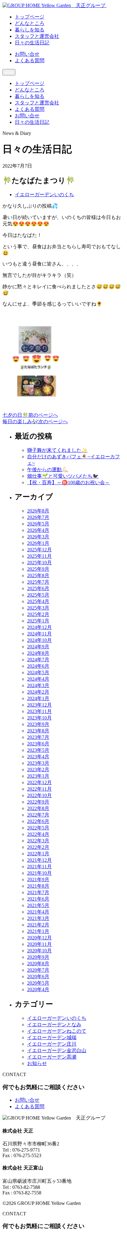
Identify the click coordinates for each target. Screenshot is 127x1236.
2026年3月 (38, 536)
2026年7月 (38, 517)
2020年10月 (39, 950)
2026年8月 (38, 510)
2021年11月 (39, 866)
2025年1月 (38, 620)
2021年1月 (38, 931)
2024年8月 (38, 653)
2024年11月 (39, 633)
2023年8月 (38, 730)
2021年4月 (38, 911)
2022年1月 (38, 853)
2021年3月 (38, 918)
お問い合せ (27, 54)
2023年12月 (39, 704)
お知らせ (37, 1063)
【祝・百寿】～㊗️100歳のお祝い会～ (68, 482)
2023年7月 (38, 737)
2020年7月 (38, 970)
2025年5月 (38, 595)
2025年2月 (38, 614)
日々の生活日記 (32, 122)
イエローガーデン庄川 (51, 1044)
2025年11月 (39, 556)
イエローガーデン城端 (51, 1037)
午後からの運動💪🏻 (47, 469)
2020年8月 (38, 963)
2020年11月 (39, 944)
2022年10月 (39, 795)
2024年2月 (38, 692)
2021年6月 (38, 899)
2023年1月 (38, 776)
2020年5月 (38, 983)
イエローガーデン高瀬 (51, 1057)
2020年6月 (38, 976)
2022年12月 (39, 782)
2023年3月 (38, 763)
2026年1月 (38, 543)
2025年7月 (38, 582)
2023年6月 (38, 743)
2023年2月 (38, 769)
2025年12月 (39, 549)
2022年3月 (38, 840)
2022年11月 (39, 789)
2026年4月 (38, 530)
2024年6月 (38, 666)
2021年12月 (39, 860)
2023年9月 (38, 724)
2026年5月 (38, 523)
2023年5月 (38, 750)
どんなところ (29, 89)
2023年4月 (38, 756)
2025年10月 (39, 562)
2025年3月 (38, 607)
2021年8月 (38, 886)
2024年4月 (38, 679)
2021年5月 (38, 905)
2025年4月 (38, 601)
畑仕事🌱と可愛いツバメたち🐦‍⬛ (63, 476)
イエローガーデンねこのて (56, 1031)
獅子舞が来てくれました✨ (57, 450)
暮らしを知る (29, 96)
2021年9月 (38, 879)
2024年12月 (39, 627)
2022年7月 (38, 814)
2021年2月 (38, 924)
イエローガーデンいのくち (44, 194)
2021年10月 (39, 873)
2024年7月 (38, 659)
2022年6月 (38, 821)
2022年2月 (38, 847)
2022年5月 (38, 827)
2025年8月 (38, 575)
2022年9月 (38, 801)
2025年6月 (38, 588)
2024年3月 (38, 685)
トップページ (29, 83)
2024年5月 (38, 672)
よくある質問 (29, 60)
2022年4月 (38, 834)
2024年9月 (38, 646)
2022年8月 (38, 808)
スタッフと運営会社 (37, 102)
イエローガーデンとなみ (54, 1024)
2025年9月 (38, 569)
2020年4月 (38, 989)
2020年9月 (38, 957)
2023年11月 (39, 711)
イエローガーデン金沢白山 (56, 1050)
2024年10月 (39, 640)
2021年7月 (38, 892)
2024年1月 (38, 698)
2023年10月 (39, 717)
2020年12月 (39, 937)
